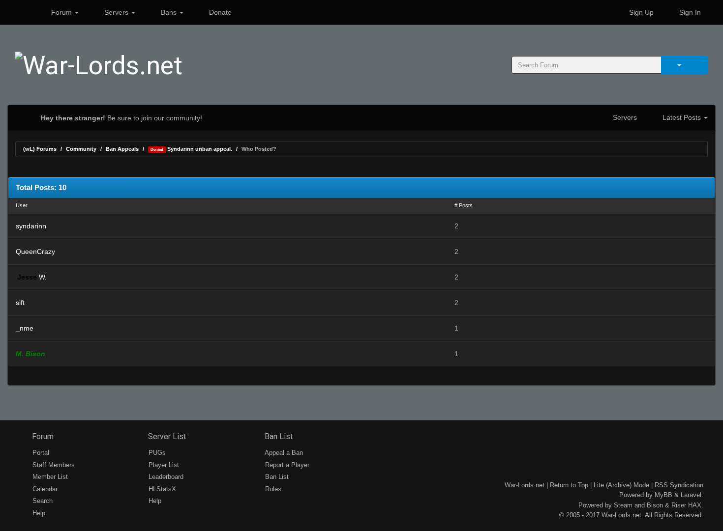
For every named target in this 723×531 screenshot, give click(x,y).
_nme (24, 328)
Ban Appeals (122, 149)
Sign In (689, 12)
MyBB (663, 495)
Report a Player (286, 465)
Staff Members (52, 465)
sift (20, 303)
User (22, 205)
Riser (678, 505)
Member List (49, 476)
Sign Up (640, 12)
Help (37, 513)
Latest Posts (682, 117)
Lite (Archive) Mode (621, 485)
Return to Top (569, 485)
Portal (39, 452)
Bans (169, 12)
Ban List (278, 436)
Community (81, 149)
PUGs (156, 452)
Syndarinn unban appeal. (191, 149)
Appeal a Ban (283, 452)
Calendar (44, 489)
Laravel (691, 495)
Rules (272, 489)
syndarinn (31, 226)
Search (41, 500)
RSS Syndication (679, 485)
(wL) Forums (40, 149)
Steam (623, 505)
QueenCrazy (35, 251)
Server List (166, 436)
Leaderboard (165, 476)
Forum (61, 12)
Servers (116, 12)
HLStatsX (161, 489)
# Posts (463, 205)
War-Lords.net (524, 485)
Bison (655, 505)
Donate (219, 12)
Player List (163, 465)
